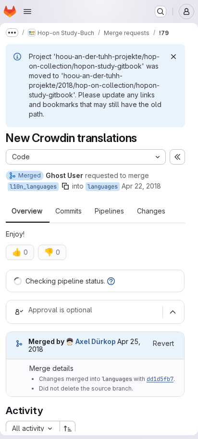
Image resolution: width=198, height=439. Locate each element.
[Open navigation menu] (27, 11)
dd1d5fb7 (160, 379)
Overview (27, 211)
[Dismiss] (173, 56)
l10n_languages (33, 186)
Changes (151, 211)
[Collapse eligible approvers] (172, 312)
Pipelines (109, 211)
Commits (68, 211)
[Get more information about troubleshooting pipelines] (111, 281)
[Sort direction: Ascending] (67, 428)
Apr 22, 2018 (141, 186)
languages (102, 186)
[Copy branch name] (65, 186)
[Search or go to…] (160, 11)
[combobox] (33, 428)
